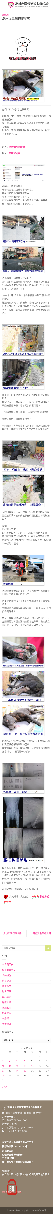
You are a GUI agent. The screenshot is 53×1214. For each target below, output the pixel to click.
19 (17, 1071)
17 (3, 1071)
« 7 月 (4, 1087)
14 (32, 1066)
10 (3, 1066)
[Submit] (48, 948)
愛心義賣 (6, 996)
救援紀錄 (5, 15)
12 (17, 1066)
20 (25, 1071)
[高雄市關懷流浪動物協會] (28, 5)
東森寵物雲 (14, 153)
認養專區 (6, 1024)
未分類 (5, 1018)
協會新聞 (6, 986)
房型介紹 (6, 1002)
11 (10, 1066)
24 (3, 1075)
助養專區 (6, 980)
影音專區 (6, 991)
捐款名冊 (6, 1007)
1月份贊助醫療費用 (41, 933)
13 (25, 1066)
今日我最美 (7, 964)
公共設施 (6, 975)
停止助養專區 (9, 969)
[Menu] (4, 4)
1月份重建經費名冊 (11, 933)
